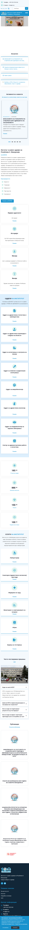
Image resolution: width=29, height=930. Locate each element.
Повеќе (5, 133)
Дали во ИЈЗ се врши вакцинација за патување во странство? (13, 703)
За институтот (5, 891)
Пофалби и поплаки (6, 896)
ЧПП (2, 898)
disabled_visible (8, 8)
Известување (8, 75)
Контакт (3, 893)
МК (1, 8)
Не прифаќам (5, 927)
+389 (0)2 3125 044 (13, 2)
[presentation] (5, 31)
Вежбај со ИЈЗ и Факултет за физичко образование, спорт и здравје (14, 83)
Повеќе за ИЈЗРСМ (7, 201)
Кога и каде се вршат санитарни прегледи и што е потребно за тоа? (13, 715)
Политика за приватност (8, 924)
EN (6, 8)
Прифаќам (15, 927)
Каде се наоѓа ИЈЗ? (8, 687)
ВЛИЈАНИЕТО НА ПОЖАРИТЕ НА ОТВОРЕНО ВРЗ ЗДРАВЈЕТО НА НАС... (14, 59)
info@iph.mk (11, 5)
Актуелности (6, 116)
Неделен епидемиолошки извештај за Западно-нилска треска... (14, 68)
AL (3, 8)
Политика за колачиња (21, 924)
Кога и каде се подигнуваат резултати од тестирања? (10, 709)
